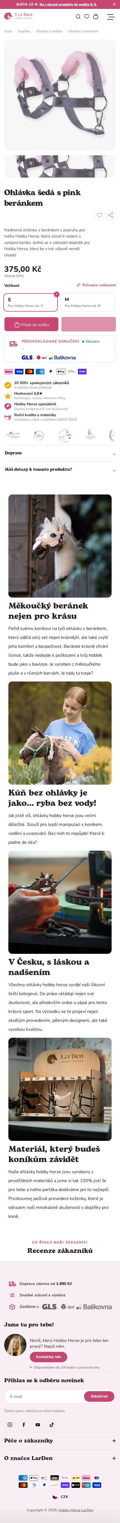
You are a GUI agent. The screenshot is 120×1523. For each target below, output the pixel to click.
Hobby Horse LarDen (76, 1510)
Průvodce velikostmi (99, 285)
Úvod (8, 31)
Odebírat (99, 1396)
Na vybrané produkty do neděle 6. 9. (68, 4)
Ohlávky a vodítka (49, 31)
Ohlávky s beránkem (83, 31)
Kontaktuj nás (48, 1356)
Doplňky (24, 31)
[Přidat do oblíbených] (99, 215)
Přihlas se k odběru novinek (44, 1380)
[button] (114, 4)
